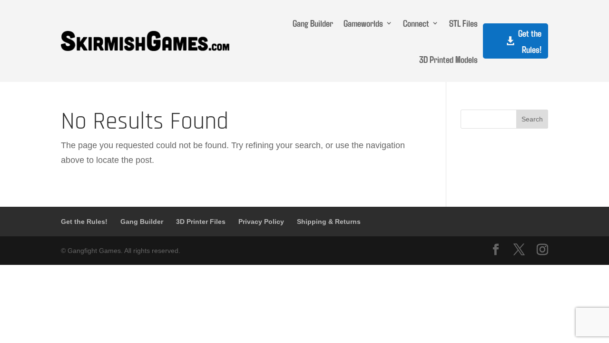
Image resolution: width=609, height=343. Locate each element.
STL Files (463, 23)
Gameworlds (363, 23)
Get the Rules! (529, 41)
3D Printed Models (448, 59)
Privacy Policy (261, 221)
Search (532, 119)
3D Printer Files (201, 221)
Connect (416, 23)
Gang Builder (313, 23)
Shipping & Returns (329, 221)
